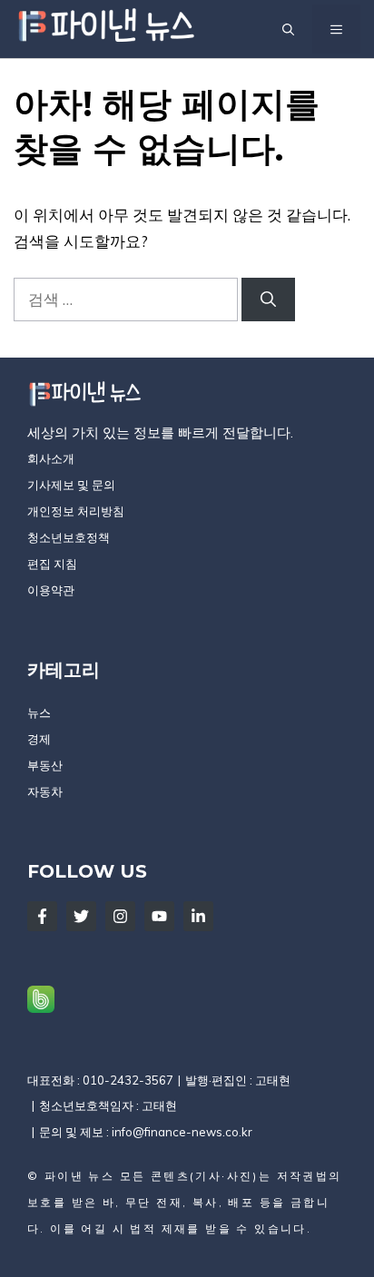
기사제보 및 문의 (71, 484)
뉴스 (39, 712)
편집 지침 (52, 563)
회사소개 (50, 458)
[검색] (268, 299)
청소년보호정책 (68, 537)
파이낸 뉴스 (79, 1176)
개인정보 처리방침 (75, 511)
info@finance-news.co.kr (182, 1132)
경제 (39, 739)
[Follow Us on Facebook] (42, 916)
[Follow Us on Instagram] (120, 916)
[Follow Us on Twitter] (81, 916)
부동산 (45, 765)
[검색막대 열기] (288, 29)
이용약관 (50, 590)
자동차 (45, 791)
